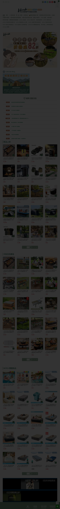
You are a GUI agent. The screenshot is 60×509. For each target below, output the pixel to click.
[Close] (44, 243)
